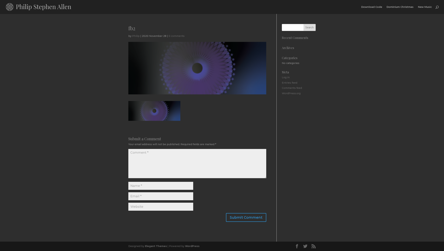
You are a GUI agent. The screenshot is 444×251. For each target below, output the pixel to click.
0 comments (177, 36)
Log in (286, 77)
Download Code (371, 7)
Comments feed (292, 88)
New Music (425, 7)
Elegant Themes (156, 246)
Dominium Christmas (400, 7)
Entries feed (289, 82)
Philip (136, 36)
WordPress (192, 246)
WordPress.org (291, 93)
